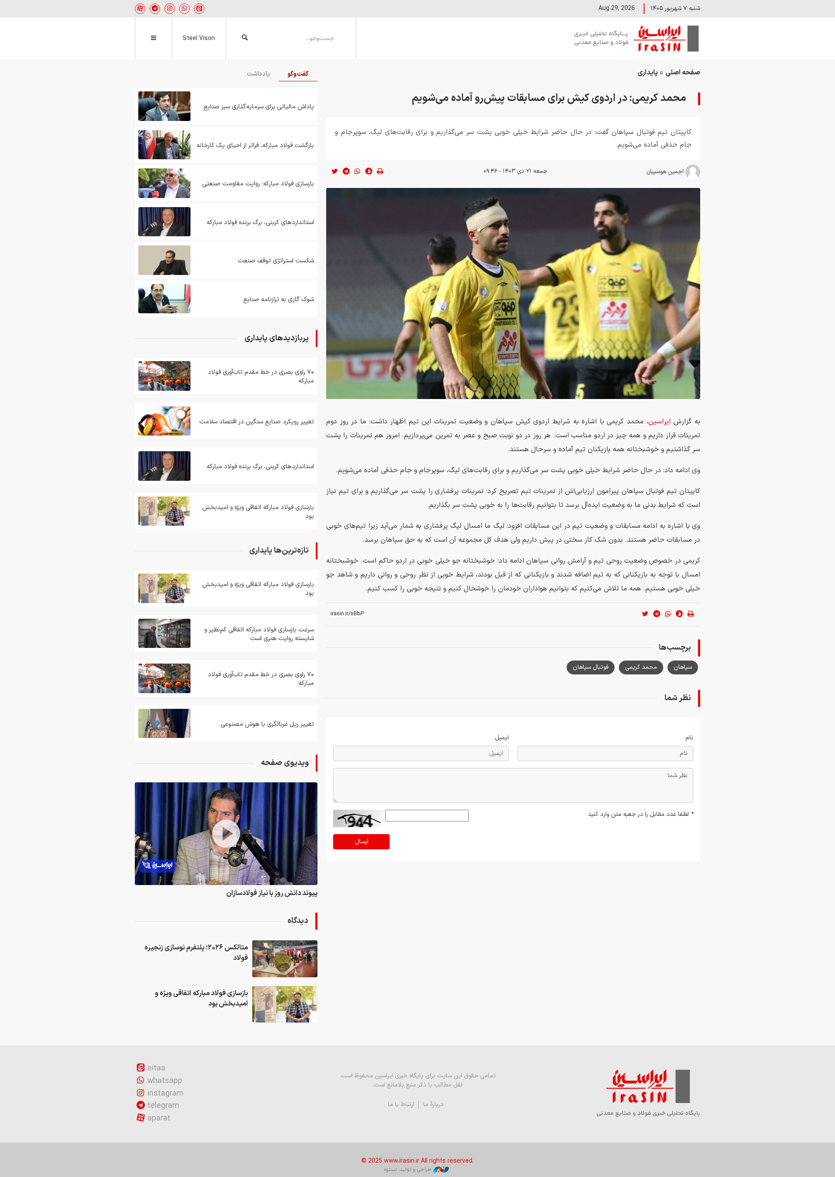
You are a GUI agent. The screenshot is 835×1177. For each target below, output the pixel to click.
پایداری (648, 72)
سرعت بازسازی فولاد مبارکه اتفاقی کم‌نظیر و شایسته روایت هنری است (259, 634)
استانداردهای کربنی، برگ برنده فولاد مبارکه (260, 222)
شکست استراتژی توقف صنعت (276, 260)
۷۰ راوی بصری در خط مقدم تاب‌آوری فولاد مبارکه (261, 377)
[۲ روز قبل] (164, 106)
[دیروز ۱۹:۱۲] (164, 511)
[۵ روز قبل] (164, 299)
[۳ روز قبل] (164, 145)
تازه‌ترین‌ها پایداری (279, 551)
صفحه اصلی (682, 72)
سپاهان (683, 667)
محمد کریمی (641, 667)
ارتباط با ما (401, 1104)
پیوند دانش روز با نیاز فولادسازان (271, 893)
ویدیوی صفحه (285, 763)
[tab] (298, 74)
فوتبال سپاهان (590, 667)
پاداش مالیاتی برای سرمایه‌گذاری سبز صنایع (259, 106)
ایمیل (502, 737)
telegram (163, 1106)
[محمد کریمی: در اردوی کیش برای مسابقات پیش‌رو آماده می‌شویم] (513, 293)
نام (689, 737)
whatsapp (164, 1081)
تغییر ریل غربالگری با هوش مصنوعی (267, 724)
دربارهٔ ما (433, 1104)
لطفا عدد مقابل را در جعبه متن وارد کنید (640, 814)
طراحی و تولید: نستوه (407, 1170)
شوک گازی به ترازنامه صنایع (278, 299)
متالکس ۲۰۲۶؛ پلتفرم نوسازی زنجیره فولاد (196, 952)
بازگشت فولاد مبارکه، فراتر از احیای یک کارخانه (255, 145)
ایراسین (637, 38)
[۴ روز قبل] (164, 183)
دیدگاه (297, 921)
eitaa (156, 1068)
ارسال (361, 841)
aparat (158, 1118)
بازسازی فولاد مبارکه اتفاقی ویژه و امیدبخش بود (258, 512)
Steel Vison (199, 38)
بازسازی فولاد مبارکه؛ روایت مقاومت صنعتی (258, 183)
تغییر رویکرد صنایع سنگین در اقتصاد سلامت (256, 421)
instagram (165, 1094)
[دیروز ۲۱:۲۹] (284, 958)
